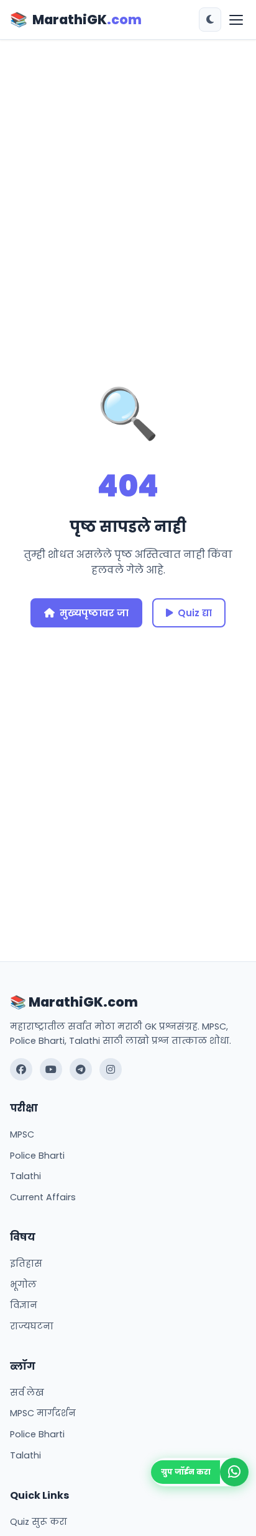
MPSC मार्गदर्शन (43, 1413)
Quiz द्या (195, 612)
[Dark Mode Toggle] (210, 19)
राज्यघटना (31, 1326)
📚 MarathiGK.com (74, 1002)
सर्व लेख (27, 1392)
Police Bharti (37, 1155)
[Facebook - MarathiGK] (21, 1069)
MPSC (22, 1134)
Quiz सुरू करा (38, 1522)
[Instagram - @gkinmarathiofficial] (110, 1069)
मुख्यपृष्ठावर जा (94, 612)
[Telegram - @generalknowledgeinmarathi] (81, 1069)
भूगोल (23, 1284)
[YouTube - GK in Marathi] (51, 1069)
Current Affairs (43, 1197)
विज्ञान (23, 1305)
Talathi (25, 1176)
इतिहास (26, 1263)
